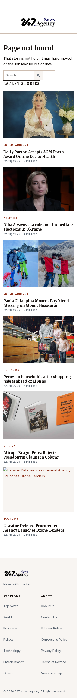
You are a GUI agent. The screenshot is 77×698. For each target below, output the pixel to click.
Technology (12, 651)
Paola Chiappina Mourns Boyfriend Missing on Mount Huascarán (36, 303)
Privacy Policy (51, 651)
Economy (10, 518)
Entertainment (16, 144)
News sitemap (51, 673)
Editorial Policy (51, 628)
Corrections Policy (54, 639)
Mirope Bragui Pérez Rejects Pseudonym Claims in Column (31, 455)
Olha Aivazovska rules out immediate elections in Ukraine (38, 227)
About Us (47, 606)
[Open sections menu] (38, 9)
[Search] (38, 75)
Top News (11, 369)
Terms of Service (53, 662)
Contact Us (49, 617)
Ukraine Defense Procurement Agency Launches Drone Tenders (33, 528)
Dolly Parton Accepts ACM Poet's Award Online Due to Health (33, 154)
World (7, 617)
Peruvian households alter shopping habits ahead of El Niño (37, 379)
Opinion (9, 445)
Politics (10, 217)
